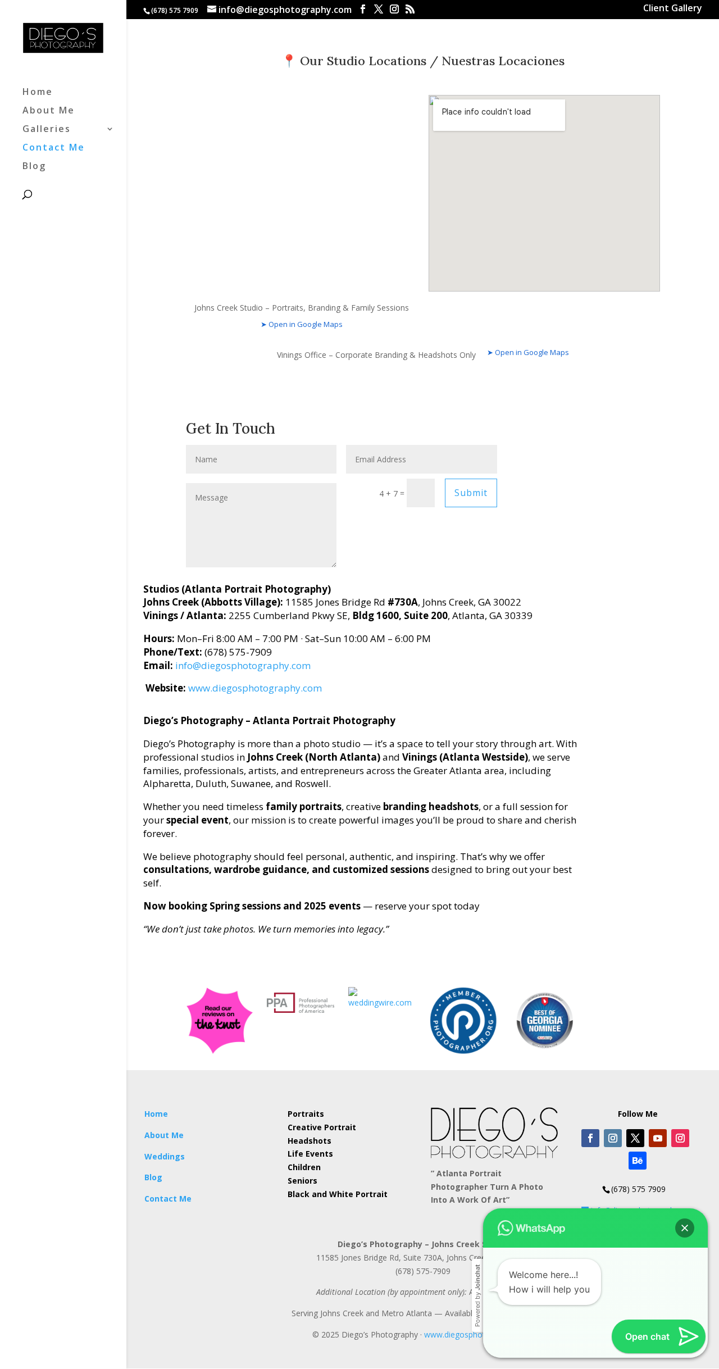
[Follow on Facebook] (590, 1138)
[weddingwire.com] (382, 1002)
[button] (684, 1228)
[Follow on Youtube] (658, 1138)
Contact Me (53, 148)
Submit (471, 492)
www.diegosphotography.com (255, 687)
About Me (48, 111)
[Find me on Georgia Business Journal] (545, 1051)
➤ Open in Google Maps (302, 324)
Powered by (477, 1296)
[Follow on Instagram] (613, 1138)
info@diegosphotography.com (243, 665)
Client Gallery (672, 9)
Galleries (46, 130)
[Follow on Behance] (638, 1161)
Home (37, 93)
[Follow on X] (635, 1138)
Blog (34, 167)
